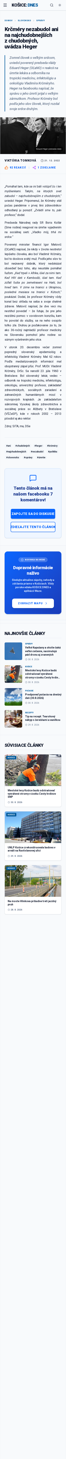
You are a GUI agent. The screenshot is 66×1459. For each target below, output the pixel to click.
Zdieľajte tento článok (33, 527)
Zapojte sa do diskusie (33, 514)
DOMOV (9, 21)
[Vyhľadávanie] (51, 5)
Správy (40, 21)
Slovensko (24, 21)
